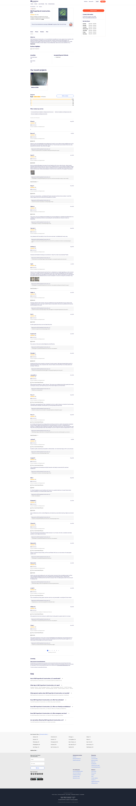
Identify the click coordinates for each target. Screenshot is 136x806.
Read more (32, 43)
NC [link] (37, 6)
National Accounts (76, 778)
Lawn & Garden (41, 3)
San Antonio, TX (89, 744)
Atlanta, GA (35, 736)
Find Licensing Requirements (62, 665)
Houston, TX (53, 739)
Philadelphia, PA (36, 744)
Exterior (35, 3)
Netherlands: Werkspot (75, 794)
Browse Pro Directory (77, 758)
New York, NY (89, 742)
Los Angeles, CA (72, 739)
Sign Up (103, 1)
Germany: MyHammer (61, 794)
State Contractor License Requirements (37, 661)
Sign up (37, 767)
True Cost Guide (94, 758)
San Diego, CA (36, 747)
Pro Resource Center (77, 774)
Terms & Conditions (74, 799)
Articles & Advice (51, 3)
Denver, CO (35, 739)
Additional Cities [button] (33, 750)
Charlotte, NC (54, 736)
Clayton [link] (40, 6)
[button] (39, 81)
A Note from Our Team (95, 765)
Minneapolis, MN (54, 742)
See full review (33, 181)
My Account (93, 756)
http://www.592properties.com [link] (90, 17)
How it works (93, 771)
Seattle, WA (71, 747)
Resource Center (94, 760)
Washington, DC (89, 747)
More (46, 3)
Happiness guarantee (95, 781)
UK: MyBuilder (82, 794)
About (31, 31)
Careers (92, 774)
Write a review (65, 95)
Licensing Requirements (95, 767)
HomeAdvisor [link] (32, 6)
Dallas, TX (88, 736)
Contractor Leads (76, 776)
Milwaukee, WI (36, 742)
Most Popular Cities (34, 734)
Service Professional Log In (78, 771)
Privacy (62, 797)
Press (92, 776)
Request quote (93, 10)
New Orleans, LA (72, 742)
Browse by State (43, 734)
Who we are (93, 773)
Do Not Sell (69, 797)
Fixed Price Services (76, 760)
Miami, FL (88, 739)
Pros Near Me (93, 763)
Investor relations (94, 778)
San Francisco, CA (55, 747)
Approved (33, 8)
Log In (97, 1)
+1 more (42, 19)
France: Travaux (54, 794)
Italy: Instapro (68, 794)
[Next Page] (58, 650)
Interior (32, 3)
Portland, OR (53, 744)
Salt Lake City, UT (72, 744)
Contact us (93, 779)
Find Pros (74, 756)
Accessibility (73, 797)
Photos (36, 31)
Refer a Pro (93, 762)
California (65, 797)
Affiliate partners (94, 783)
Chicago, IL (71, 736)
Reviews (42, 31)
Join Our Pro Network (77, 773)
